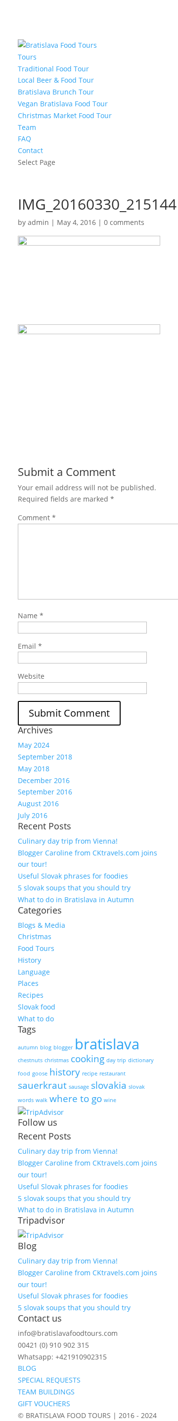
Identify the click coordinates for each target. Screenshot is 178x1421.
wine (110, 1100)
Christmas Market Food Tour (65, 115)
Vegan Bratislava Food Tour (63, 103)
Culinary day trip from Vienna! (68, 841)
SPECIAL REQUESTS (49, 1380)
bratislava (107, 1044)
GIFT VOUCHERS (44, 1403)
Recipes (31, 995)
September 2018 (45, 756)
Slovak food (36, 1006)
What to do (36, 1018)
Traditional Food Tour (53, 68)
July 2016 (32, 815)
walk (41, 1100)
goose (39, 1073)
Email (30, 646)
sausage (79, 1086)
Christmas (34, 936)
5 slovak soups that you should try (74, 887)
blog (45, 1047)
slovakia (109, 1085)
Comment (37, 517)
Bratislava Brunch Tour (56, 91)
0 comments (124, 222)
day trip (116, 1060)
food (24, 1073)
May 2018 (33, 768)
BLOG (27, 1368)
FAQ (24, 138)
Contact (30, 150)
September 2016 (45, 791)
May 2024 (33, 745)
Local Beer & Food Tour (56, 80)
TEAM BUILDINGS (46, 1391)
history (64, 1072)
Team (27, 127)
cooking (87, 1058)
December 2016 (44, 780)
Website (31, 676)
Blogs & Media (41, 925)
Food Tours (36, 948)
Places (28, 983)
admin (38, 222)
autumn (28, 1047)
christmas (56, 1060)
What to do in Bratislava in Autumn (76, 899)
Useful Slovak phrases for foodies (73, 876)
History (29, 960)
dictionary (141, 1060)
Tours (27, 57)
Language (34, 972)
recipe (89, 1073)
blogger (63, 1047)
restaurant (112, 1073)
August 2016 (38, 803)
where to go (75, 1098)
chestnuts (30, 1060)
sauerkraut (42, 1085)
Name (31, 615)
